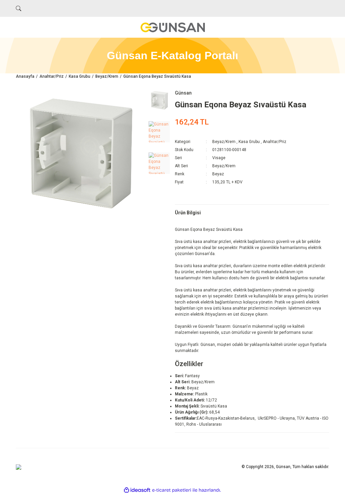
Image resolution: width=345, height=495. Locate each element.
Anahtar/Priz (274, 141)
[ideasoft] (137, 490)
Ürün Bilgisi (188, 212)
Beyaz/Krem (224, 141)
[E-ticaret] (171, 490)
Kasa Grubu (249, 141)
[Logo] (172, 27)
